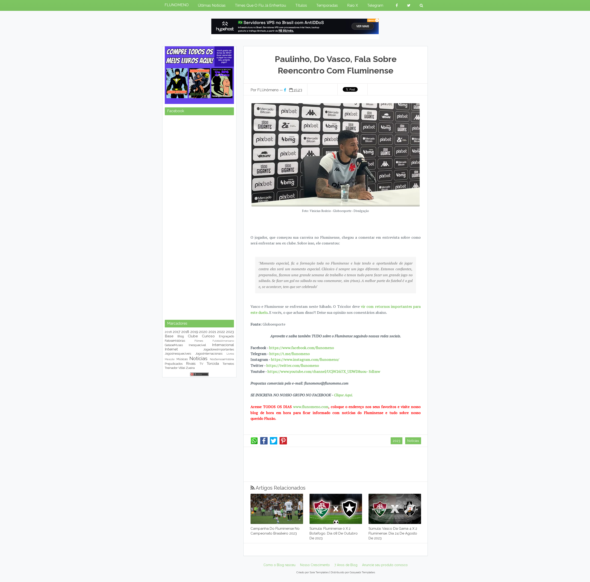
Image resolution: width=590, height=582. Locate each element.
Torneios (228, 363)
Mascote (169, 359)
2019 (194, 331)
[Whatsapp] (254, 443)
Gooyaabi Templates (362, 572)
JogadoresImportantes (218, 349)
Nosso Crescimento (315, 565)
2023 (396, 441)
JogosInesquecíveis (178, 353)
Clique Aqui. (343, 394)
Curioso (208, 336)
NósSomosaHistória (222, 359)
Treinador (171, 368)
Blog (180, 336)
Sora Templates (319, 572)
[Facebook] (264, 443)
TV (201, 363)
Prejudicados (174, 363)
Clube (193, 336)
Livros (230, 353)
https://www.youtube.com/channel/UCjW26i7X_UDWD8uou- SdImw (324, 371)
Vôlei (181, 368)
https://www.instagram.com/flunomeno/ (305, 359)
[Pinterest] (283, 443)
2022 (221, 331)
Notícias (413, 441)
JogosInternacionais (208, 353)
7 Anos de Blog (345, 565)
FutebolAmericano (223, 340)
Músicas (182, 359)
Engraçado (226, 336)
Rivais (191, 363)
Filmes (199, 340)
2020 (203, 331)
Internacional (223, 345)
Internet (171, 349)
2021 (212, 331)
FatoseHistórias (175, 340)
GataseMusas (174, 345)
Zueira (190, 368)
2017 (176, 331)
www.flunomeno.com (310, 406)
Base (169, 336)
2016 (168, 332)
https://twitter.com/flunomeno (292, 365)
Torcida (213, 363)
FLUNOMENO (177, 5)
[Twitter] (273, 443)
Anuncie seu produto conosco (385, 565)
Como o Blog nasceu (279, 565)
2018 (185, 331)
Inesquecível (197, 345)
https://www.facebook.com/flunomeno (301, 347)
